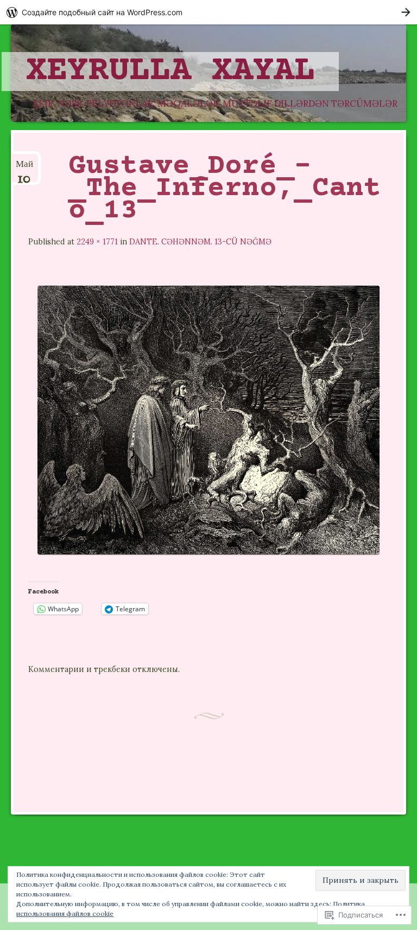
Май (24, 168)
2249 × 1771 (97, 242)
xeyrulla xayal (170, 71)
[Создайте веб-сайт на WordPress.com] (208, 12)
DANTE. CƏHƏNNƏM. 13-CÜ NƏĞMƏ (200, 242)
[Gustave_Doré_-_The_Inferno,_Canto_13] (208, 551)
